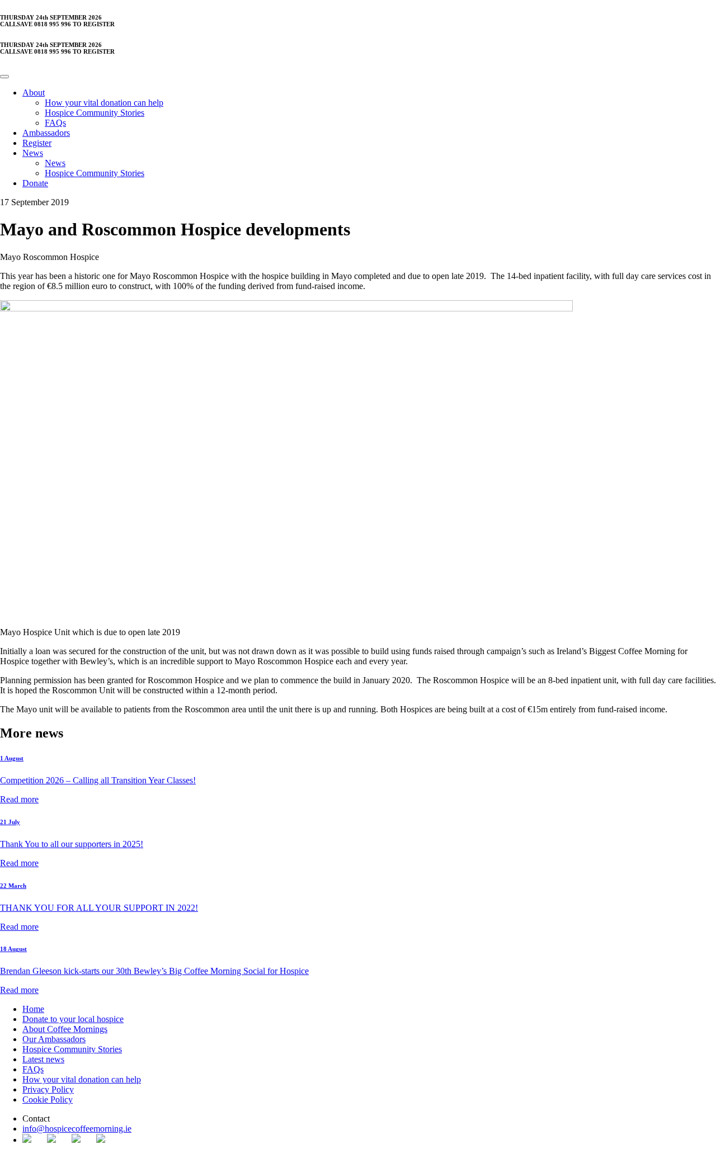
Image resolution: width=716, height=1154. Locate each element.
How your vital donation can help (104, 102)
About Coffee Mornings (64, 1029)
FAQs (55, 122)
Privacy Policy (48, 1089)
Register (36, 143)
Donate (35, 183)
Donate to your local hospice (73, 1019)
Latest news (43, 1059)
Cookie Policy (47, 1099)
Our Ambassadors (54, 1039)
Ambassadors (46, 133)
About (33, 92)
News (32, 153)
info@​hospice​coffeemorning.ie (76, 1128)
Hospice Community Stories (94, 112)
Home (33, 1009)
